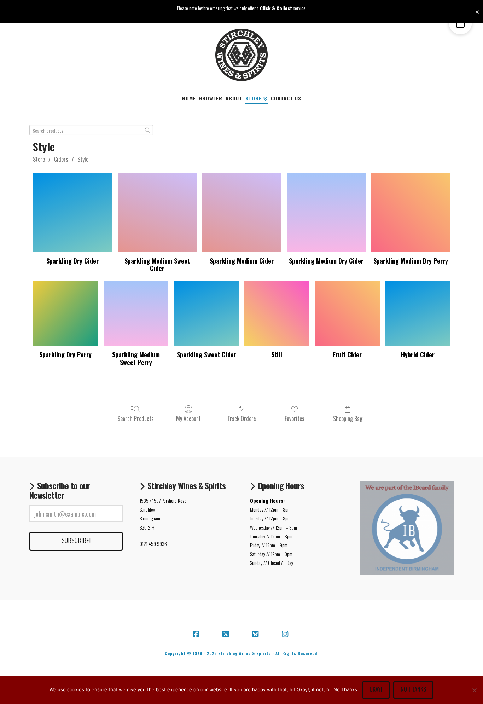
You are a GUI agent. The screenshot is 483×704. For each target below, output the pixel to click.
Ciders (61, 159)
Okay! (375, 689)
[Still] (276, 313)
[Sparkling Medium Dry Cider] (326, 212)
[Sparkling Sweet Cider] (206, 313)
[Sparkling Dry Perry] (65, 313)
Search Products (135, 418)
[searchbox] (91, 130)
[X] (226, 634)
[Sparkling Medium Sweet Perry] (136, 313)
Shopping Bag (347, 418)
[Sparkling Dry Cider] (72, 212)
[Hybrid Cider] (417, 313)
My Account (188, 418)
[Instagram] (286, 634)
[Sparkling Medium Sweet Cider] (157, 212)
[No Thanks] (474, 690)
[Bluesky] (256, 634)
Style (82, 159)
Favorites (294, 418)
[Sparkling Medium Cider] (241, 212)
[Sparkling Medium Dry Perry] (410, 212)
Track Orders (241, 418)
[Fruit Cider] (347, 313)
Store (39, 159)
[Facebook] (196, 634)
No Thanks (413, 689)
